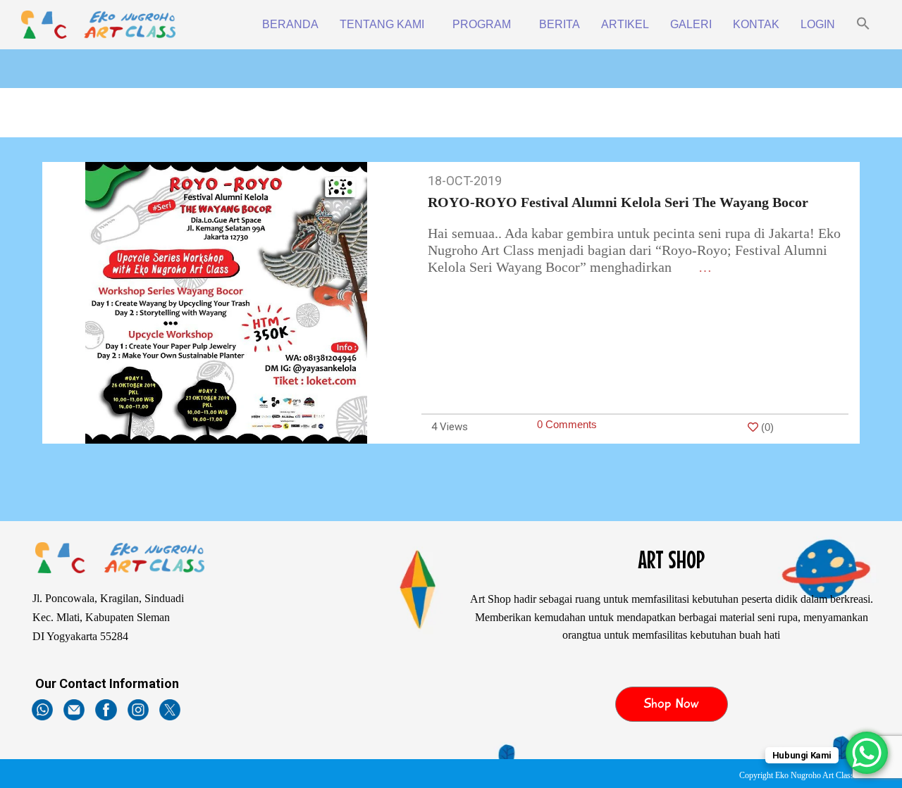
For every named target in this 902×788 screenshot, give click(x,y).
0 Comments (567, 424)
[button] (863, 24)
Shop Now (671, 703)
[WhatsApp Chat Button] (867, 753)
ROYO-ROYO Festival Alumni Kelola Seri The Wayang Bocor (618, 202)
